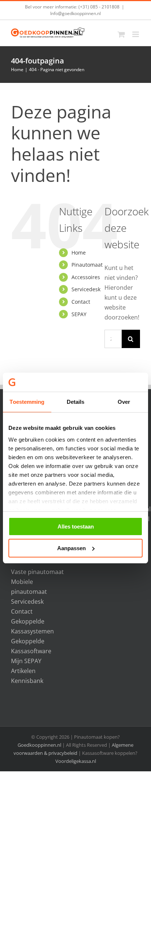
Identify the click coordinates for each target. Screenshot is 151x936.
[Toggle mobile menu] (136, 34)
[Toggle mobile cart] (121, 34)
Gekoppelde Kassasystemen (32, 626)
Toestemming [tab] (27, 402)
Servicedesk (85, 289)
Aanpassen (71, 548)
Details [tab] (76, 402)
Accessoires (85, 277)
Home (78, 252)
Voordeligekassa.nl (75, 761)
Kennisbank (27, 681)
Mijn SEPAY (26, 661)
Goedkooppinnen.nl (39, 745)
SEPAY (78, 314)
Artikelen (23, 671)
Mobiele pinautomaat (29, 587)
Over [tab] (124, 402)
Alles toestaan (76, 526)
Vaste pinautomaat (37, 572)
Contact (80, 301)
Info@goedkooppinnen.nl (75, 13)
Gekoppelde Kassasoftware (31, 646)
